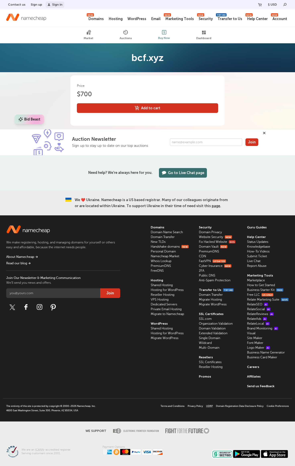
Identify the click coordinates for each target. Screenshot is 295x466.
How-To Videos (258, 251)
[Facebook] (26, 307)
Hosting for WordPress (167, 290)
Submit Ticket (257, 256)
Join (252, 142)
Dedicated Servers (164, 304)
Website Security (215, 237)
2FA (201, 271)
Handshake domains (169, 246)
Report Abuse (257, 266)
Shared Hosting (162, 285)
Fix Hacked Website (217, 242)
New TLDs (158, 242)
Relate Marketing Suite (267, 299)
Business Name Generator (266, 352)
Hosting (116, 19)
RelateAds (256, 319)
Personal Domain (163, 251)
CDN (202, 256)
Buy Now (164, 38)
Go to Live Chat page (186, 173)
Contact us (16, 4)
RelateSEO (257, 304)
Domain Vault (213, 246)
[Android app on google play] (246, 454)
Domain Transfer (163, 237)
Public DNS (207, 275)
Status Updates (257, 242)
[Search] (285, 4)
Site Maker (254, 338)
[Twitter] (12, 307)
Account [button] (279, 18)
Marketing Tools (179, 18)
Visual (251, 333)
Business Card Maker (262, 357)
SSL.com (205, 319)
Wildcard (205, 343)
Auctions (126, 38)
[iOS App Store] (274, 454)
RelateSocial (258, 309)
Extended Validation (213, 333)
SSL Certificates (211, 314)
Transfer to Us (229, 18)
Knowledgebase (258, 246)
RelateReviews (260, 314)
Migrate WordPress (164, 338)
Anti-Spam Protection (214, 280)
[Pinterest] (53, 307)
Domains (95, 18)
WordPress (136, 19)
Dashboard (203, 38)
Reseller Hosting (162, 295)
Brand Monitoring (262, 328)
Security (205, 18)
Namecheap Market (165, 256)
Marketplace (256, 280)
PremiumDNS (161, 266)
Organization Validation (216, 323)
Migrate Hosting (210, 299)
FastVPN (212, 261)
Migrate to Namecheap (167, 314)
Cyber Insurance (215, 266)
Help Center (257, 18)
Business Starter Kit (265, 290)
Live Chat (253, 261)
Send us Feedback (261, 386)
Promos (205, 376)
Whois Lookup (161, 261)
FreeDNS (157, 271)
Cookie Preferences (278, 406)
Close (264, 133)
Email (156, 19)
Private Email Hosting (166, 309)
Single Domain (209, 338)
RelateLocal (258, 323)
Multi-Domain (209, 348)
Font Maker (255, 343)
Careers (253, 367)
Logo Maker (258, 348)
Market (88, 38)
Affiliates (254, 376)
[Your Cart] (260, 4)
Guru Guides (257, 227)
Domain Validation (212, 328)
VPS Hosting (160, 299)
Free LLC (260, 295)
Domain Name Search (167, 232)
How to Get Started (261, 285)
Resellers (206, 357)
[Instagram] (40, 307)
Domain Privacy (210, 232)
